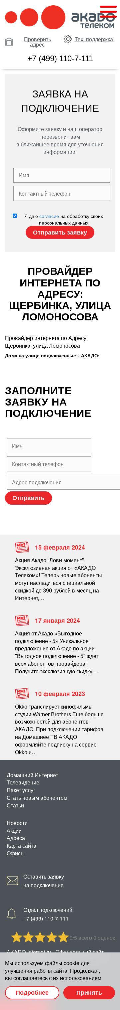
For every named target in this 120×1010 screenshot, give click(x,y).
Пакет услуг (21, 790)
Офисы (16, 853)
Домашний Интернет (32, 775)
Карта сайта (21, 845)
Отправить (28, 497)
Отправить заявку (60, 232)
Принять (89, 992)
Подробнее (32, 992)
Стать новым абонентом (37, 797)
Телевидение (23, 782)
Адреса (16, 838)
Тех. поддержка (94, 39)
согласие (49, 216)
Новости (17, 823)
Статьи (15, 805)
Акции (14, 830)
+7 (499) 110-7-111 (60, 58)
